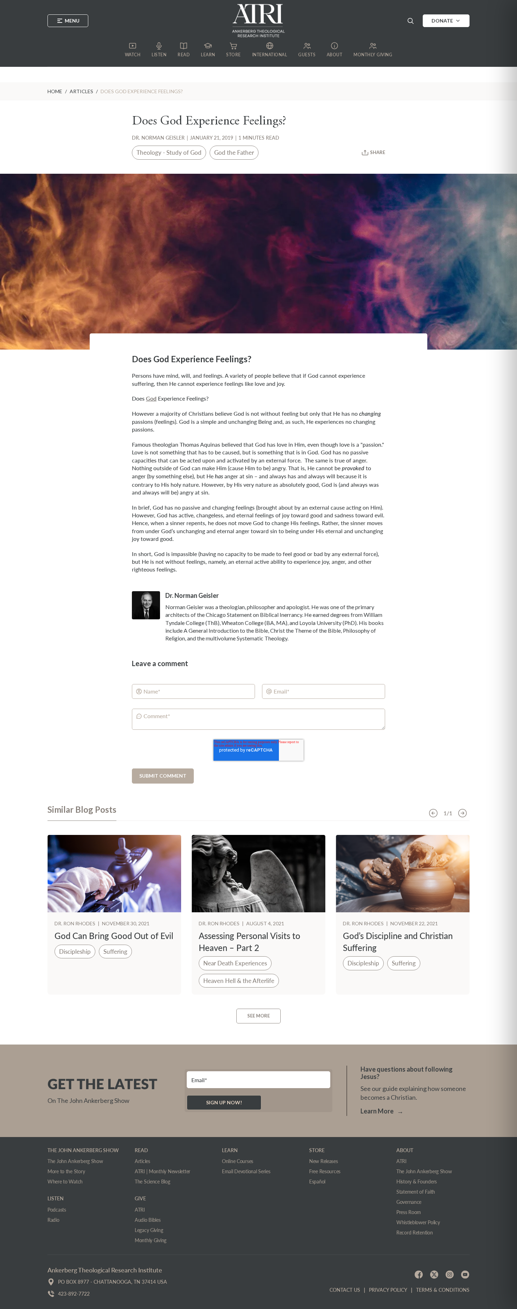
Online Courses (237, 1161)
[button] (410, 20)
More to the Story (66, 1171)
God (151, 398)
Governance (408, 1202)
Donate (442, 21)
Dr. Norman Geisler (158, 138)
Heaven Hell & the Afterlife (238, 980)
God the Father (234, 152)
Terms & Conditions (443, 1290)
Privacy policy (388, 1290)
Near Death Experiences (235, 963)
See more (258, 1016)
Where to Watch (65, 1182)
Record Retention (414, 1232)
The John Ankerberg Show (75, 1161)
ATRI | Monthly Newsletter (162, 1171)
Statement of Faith (415, 1192)
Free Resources (324, 1171)
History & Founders (416, 1182)
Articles (142, 1161)
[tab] (81, 812)
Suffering (115, 951)
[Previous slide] (433, 813)
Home (54, 91)
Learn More (381, 1111)
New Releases (323, 1161)
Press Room (408, 1212)
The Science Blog (152, 1182)
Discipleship (75, 951)
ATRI (140, 1210)
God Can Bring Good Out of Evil (114, 936)
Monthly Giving (150, 1240)
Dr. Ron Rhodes (75, 923)
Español (317, 1182)
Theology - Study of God (169, 152)
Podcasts (56, 1210)
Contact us (345, 1290)
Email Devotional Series (246, 1171)
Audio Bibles (148, 1220)
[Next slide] (462, 813)
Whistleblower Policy (418, 1222)
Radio (53, 1220)
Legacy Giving (149, 1230)
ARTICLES (81, 91)
